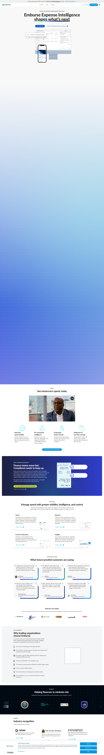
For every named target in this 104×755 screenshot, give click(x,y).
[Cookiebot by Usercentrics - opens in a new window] (10, 753)
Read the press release (19, 489)
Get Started (93, 4)
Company (52, 4)
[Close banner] (99, 742)
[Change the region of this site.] (100, 5)
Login (87, 4)
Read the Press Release (70, 1)
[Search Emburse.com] (83, 4)
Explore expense (59, 527)
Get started (40, 26)
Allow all (88, 743)
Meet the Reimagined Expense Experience (56, 26)
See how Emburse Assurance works (25, 486)
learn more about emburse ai (52, 449)
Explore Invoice (19, 544)
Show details (21, 751)
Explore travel (19, 527)
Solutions (41, 4)
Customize (88, 747)
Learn (47, 4)
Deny (88, 751)
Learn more (18, 738)
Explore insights (59, 544)
